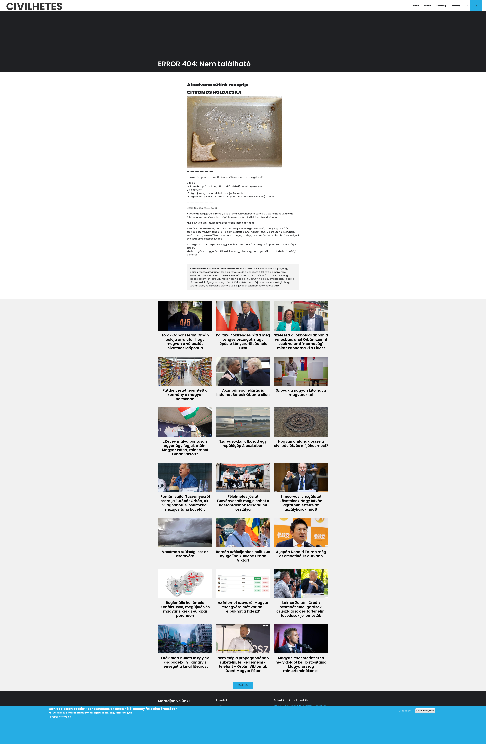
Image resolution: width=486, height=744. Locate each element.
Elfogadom (405, 710)
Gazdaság (441, 5)
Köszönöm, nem (425, 710)
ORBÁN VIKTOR (320, 706)
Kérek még (243, 685)
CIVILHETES (34, 5)
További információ (60, 716)
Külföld (427, 5)
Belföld (415, 5)
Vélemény (455, 5)
